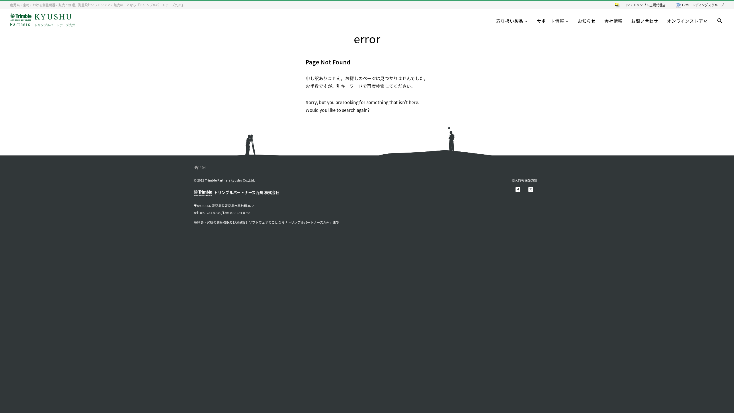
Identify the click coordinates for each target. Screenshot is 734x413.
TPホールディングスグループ (703, 5)
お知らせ (587, 21)
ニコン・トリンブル (635, 5)
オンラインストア (685, 21)
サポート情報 (550, 21)
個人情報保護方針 (524, 180)
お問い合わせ (644, 21)
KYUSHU (42, 20)
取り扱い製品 (510, 21)
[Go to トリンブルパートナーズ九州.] (195, 167)
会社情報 (613, 21)
